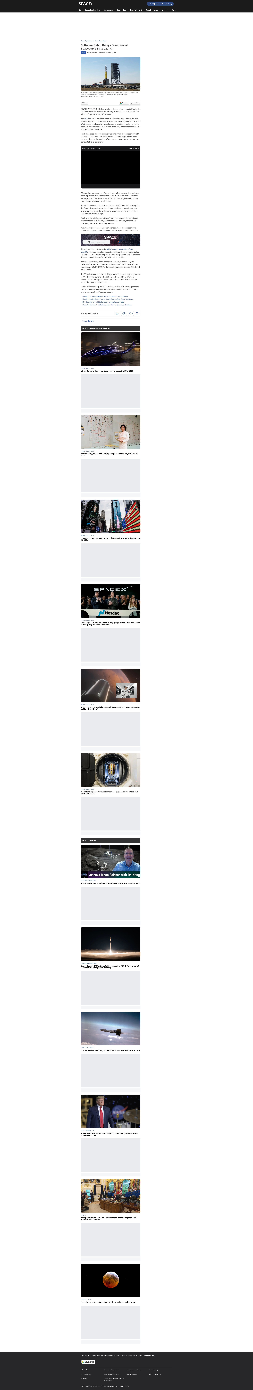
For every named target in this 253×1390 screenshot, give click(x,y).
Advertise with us (131, 1374)
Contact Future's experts (112, 1370)
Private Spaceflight (100, 41)
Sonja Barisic (93, 52)
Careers (84, 1378)
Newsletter (136, 103)
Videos (164, 10)
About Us (84, 1370)
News (83, 53)
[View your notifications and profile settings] (162, 4)
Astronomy (108, 10)
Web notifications (155, 1374)
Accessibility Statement (111, 1374)
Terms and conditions (133, 1370)
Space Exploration (92, 10)
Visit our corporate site (146, 1355)
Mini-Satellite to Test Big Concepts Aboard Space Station (103, 302)
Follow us (125, 103)
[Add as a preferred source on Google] (88, 1362)
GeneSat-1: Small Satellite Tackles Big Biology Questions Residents (107, 305)
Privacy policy (153, 1370)
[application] (110, 167)
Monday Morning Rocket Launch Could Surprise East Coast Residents (107, 299)
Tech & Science (152, 10)
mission (87, 118)
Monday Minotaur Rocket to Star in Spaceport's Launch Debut (105, 296)
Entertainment (136, 10)
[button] (168, 4)
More (173, 10)
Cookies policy (86, 1374)
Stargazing (121, 10)
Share (86, 103)
